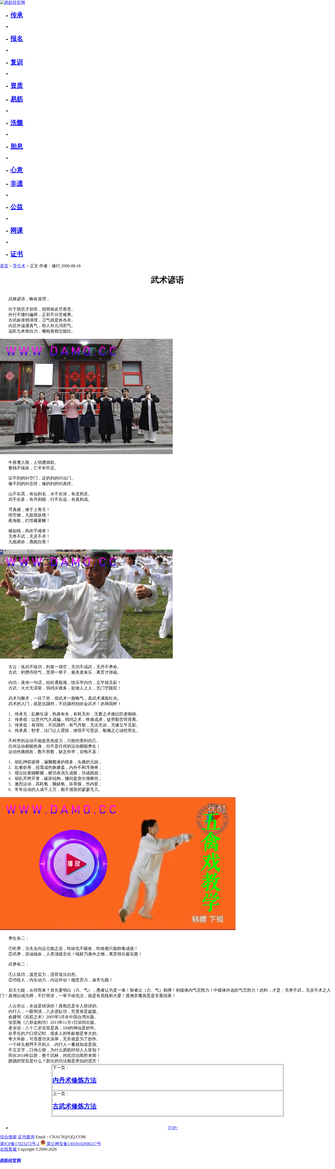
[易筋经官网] (12, 2)
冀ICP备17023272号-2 (19, 1143)
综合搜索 (8, 1137)
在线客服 (8, 1149)
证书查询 (26, 1137)
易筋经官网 (10, 1160)
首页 (4, 266)
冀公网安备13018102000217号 (73, 1143)
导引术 (19, 266)
